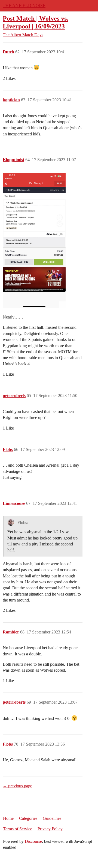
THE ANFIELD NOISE (24, 5)
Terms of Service (17, 829)
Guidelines (52, 818)
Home (8, 818)
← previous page (17, 786)
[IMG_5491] (34, 240)
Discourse (33, 841)
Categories (28, 818)
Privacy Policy (50, 829)
